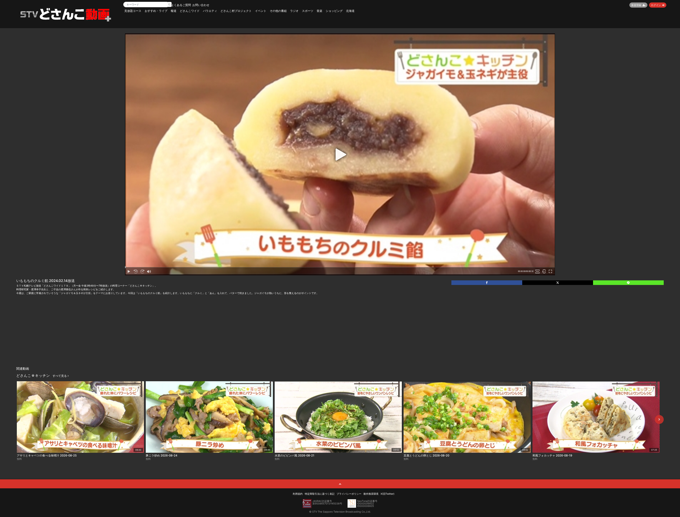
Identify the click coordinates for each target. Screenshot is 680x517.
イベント (260, 11)
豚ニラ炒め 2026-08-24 (161, 455)
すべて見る (60, 375)
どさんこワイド (190, 11)
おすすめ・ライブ (156, 11)
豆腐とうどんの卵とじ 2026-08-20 (426, 455)
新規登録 (636, 5)
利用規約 (298, 493)
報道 (173, 11)
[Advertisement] (340, 338)
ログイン (656, 5)
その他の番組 (278, 11)
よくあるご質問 (181, 5)
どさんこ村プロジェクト (236, 11)
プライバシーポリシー (349, 493)
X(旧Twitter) (387, 493)
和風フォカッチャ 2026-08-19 (552, 455)
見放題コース (132, 11)
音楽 (319, 11)
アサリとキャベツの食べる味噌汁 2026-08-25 (47, 455)
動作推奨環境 (371, 493)
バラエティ (210, 11)
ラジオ (294, 11)
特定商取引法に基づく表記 (320, 493)
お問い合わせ (200, 5)
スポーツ (307, 11)
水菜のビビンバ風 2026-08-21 (294, 455)
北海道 (350, 11)
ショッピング (334, 11)
